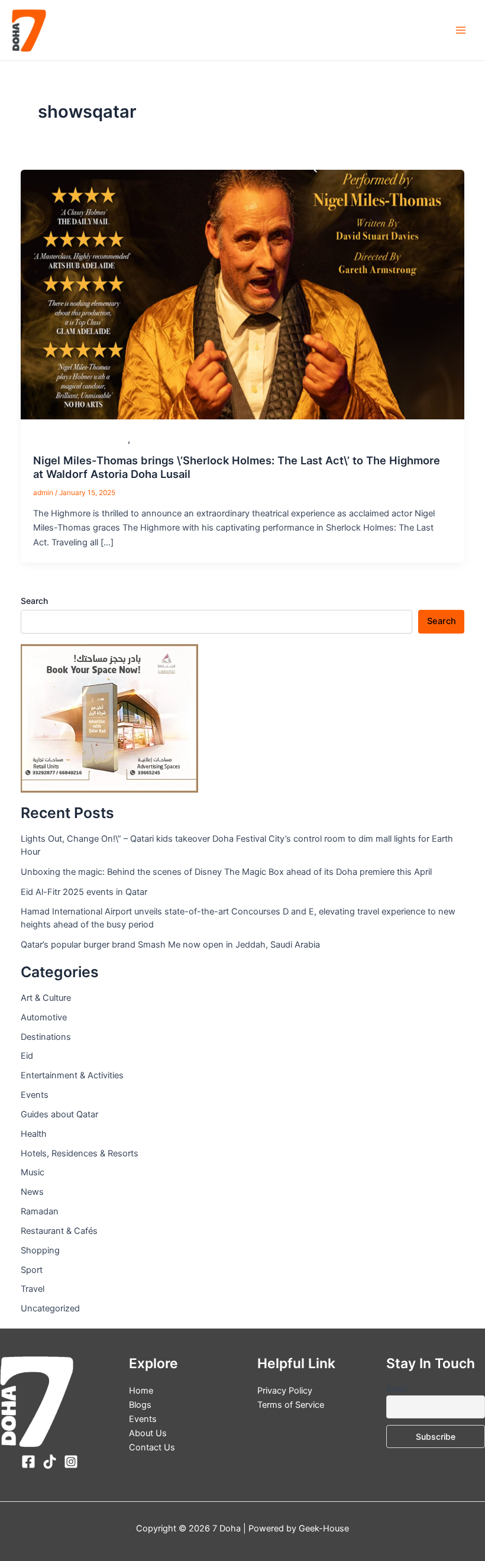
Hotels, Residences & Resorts (79, 1153)
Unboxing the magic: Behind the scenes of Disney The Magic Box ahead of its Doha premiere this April (226, 872)
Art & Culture (46, 998)
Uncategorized (50, 1308)
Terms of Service (290, 1405)
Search (34, 601)
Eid (27, 1056)
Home (141, 1390)
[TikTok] (50, 1462)
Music (32, 1172)
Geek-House (322, 1528)
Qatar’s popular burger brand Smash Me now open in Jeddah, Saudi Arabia (170, 944)
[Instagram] (71, 1462)
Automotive (44, 1017)
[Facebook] (28, 1462)
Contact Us (152, 1447)
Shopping (40, 1250)
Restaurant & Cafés (59, 1231)
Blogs (140, 1405)
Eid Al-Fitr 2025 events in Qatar (84, 892)
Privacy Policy (284, 1390)
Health (34, 1134)
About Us (148, 1433)
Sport (32, 1270)
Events (145, 439)
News (32, 1192)
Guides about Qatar (59, 1114)
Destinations (46, 1037)
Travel (32, 1289)
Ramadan (40, 1211)
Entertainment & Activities (80, 439)
